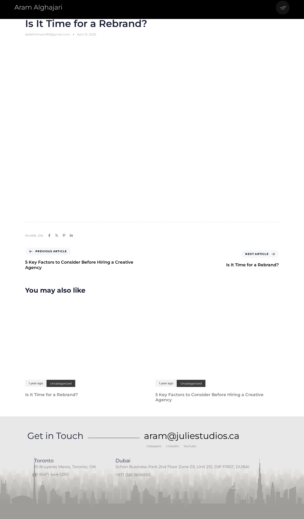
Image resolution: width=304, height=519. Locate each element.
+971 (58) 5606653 (133, 474)
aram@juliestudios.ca (191, 435)
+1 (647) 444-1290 (51, 474)
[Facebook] (49, 235)
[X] (56, 235)
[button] (284, 7)
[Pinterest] (64, 235)
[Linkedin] (71, 235)
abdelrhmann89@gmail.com (47, 34)
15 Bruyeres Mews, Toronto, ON (65, 466)
